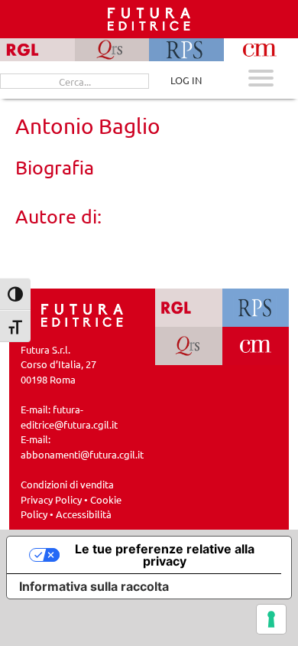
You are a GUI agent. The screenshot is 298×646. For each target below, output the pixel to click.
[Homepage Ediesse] (82, 313)
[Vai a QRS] (188, 345)
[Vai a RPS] (256, 307)
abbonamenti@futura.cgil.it (82, 454)
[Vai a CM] (256, 345)
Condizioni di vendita (67, 484)
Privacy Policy (51, 499)
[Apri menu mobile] (261, 80)
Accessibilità (84, 513)
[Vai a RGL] (188, 307)
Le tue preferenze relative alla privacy (164, 555)
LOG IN (186, 79)
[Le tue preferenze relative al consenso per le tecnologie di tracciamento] (271, 619)
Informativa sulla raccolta (94, 586)
